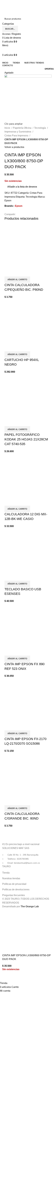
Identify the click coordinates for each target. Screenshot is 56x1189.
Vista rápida (8, 272)
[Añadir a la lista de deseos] (16, 272)
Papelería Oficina (22, 128)
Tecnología (40, 128)
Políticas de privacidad (14, 884)
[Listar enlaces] (28, 849)
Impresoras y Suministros (18, 131)
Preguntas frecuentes (13, 895)
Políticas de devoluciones (15, 889)
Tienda (6, 872)
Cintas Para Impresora (16, 135)
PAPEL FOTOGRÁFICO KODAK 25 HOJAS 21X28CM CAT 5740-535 (26, 439)
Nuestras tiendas (11, 878)
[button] (17, 279)
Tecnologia (31, 196)
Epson (7, 200)
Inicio (7, 128)
